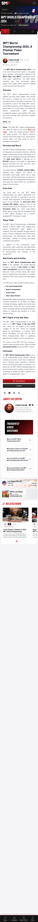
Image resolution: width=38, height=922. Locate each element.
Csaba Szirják (13, 60)
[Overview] (5, 31)
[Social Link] (30, 405)
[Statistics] (23, 31)
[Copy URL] (5, 393)
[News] (14, 31)
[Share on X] (14, 393)
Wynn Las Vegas (8, 13)
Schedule (19, 386)
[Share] (19, 393)
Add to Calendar (23, 25)
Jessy (17, 62)
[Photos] (32, 31)
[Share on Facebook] (9, 393)
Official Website (20, 381)
